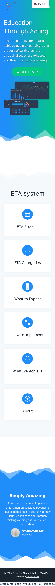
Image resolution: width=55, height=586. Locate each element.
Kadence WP (32, 576)
